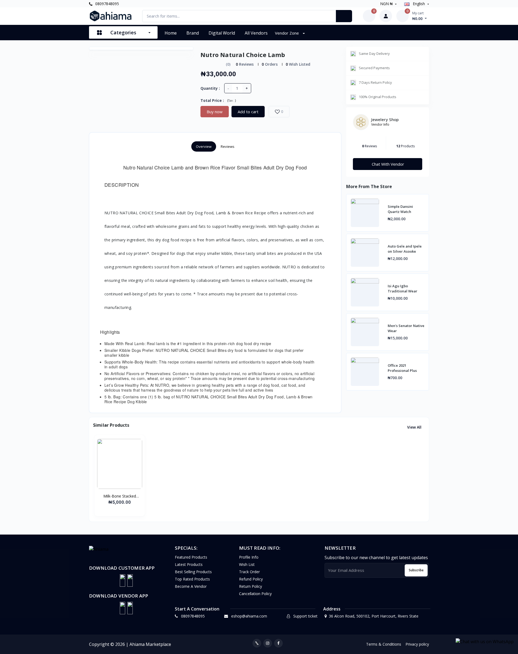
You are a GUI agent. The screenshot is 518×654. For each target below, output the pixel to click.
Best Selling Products (193, 571)
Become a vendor (191, 586)
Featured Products (191, 557)
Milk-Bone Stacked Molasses (119, 496)
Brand (192, 33)
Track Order (249, 571)
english (419, 3)
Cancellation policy (255, 593)
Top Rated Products (192, 579)
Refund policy (251, 579)
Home (171, 33)
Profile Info (248, 557)
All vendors (256, 33)
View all (414, 427)
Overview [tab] (204, 146)
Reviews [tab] (227, 146)
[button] (122, 580)
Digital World (222, 33)
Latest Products (189, 564)
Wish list (247, 564)
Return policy (250, 586)
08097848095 (106, 3)
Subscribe (416, 570)
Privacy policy (417, 644)
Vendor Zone (287, 33)
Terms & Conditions (383, 644)
